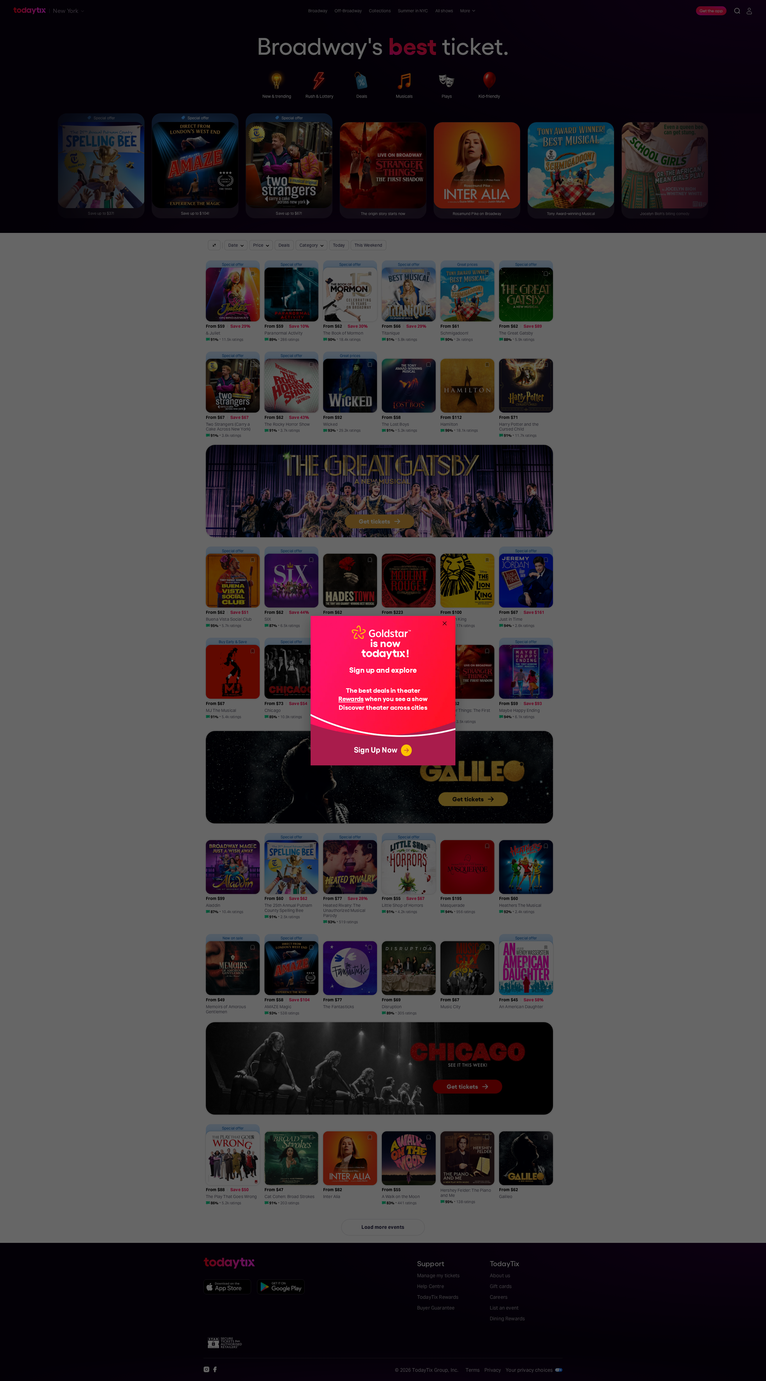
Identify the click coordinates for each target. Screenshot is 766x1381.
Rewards (351, 698)
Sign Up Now (375, 750)
